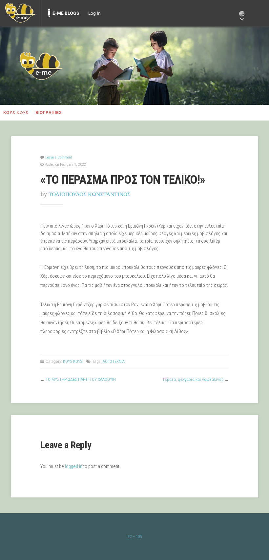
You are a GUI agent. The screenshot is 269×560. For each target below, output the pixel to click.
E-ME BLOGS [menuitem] (65, 13)
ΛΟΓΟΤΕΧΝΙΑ (114, 361)
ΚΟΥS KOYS (16, 112)
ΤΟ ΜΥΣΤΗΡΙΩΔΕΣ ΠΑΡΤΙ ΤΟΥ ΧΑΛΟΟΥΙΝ (81, 379)
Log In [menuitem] (94, 13)
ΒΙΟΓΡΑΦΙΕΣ (48, 112)
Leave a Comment (58, 157)
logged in (73, 466)
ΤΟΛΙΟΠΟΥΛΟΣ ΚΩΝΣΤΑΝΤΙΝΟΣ (90, 194)
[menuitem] (20, 13)
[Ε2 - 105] (134, 65)
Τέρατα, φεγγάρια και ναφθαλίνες (192, 379)
